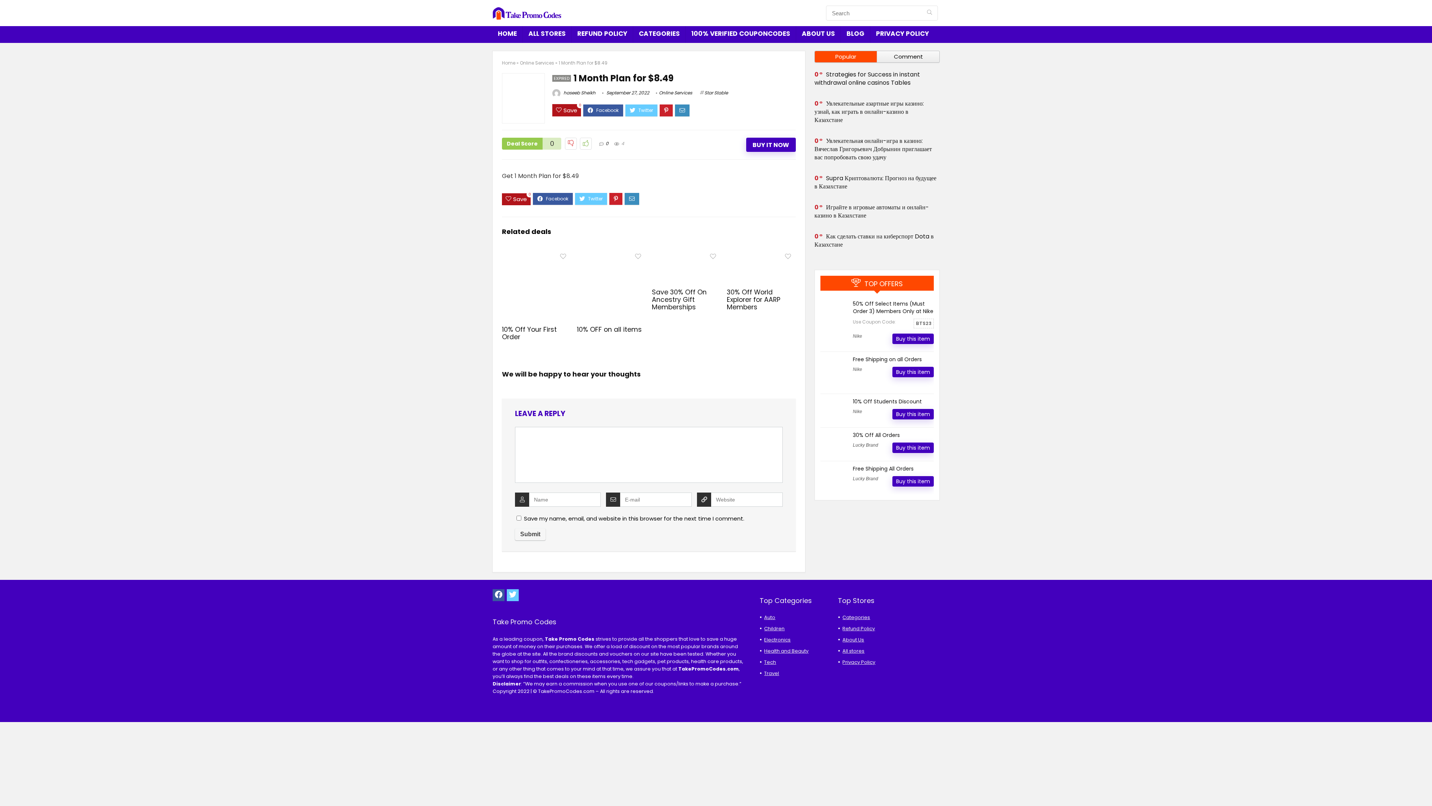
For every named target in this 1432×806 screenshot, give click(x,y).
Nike (857, 336)
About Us (818, 33)
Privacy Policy (902, 33)
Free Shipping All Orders (883, 468)
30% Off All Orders (876, 435)
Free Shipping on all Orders (887, 359)
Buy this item (913, 339)
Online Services (537, 63)
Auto (769, 617)
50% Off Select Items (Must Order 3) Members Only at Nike (893, 307)
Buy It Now (771, 145)
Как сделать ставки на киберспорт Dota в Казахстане (874, 240)
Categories (659, 33)
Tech (770, 662)
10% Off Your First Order (529, 333)
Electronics (777, 639)
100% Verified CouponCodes (740, 33)
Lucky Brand (865, 445)
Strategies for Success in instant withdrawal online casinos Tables (867, 78)
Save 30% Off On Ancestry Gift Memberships (679, 300)
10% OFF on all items (609, 329)
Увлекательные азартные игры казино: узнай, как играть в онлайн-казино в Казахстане (869, 111)
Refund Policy (602, 33)
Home (507, 33)
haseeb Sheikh (579, 93)
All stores (547, 33)
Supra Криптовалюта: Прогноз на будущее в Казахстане (875, 182)
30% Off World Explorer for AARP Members (754, 300)
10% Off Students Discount (887, 401)
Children (774, 628)
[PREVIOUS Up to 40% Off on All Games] (7, 787)
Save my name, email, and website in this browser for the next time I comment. (634, 518)
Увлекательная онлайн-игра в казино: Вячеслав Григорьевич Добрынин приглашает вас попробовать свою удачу (873, 149)
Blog (855, 33)
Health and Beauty (786, 651)
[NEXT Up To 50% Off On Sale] (1424, 787)
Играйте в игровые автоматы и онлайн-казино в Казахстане (871, 211)
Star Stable (716, 93)
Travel (771, 673)
